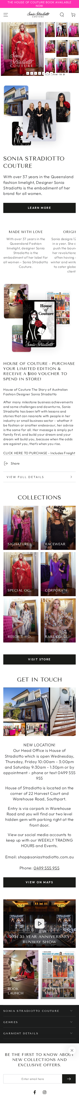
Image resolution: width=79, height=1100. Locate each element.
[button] (62, 15)
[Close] (72, 1050)
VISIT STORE (39, 659)
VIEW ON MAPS (39, 882)
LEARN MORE (39, 207)
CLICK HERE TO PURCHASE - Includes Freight (39, 453)
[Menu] (5, 15)
